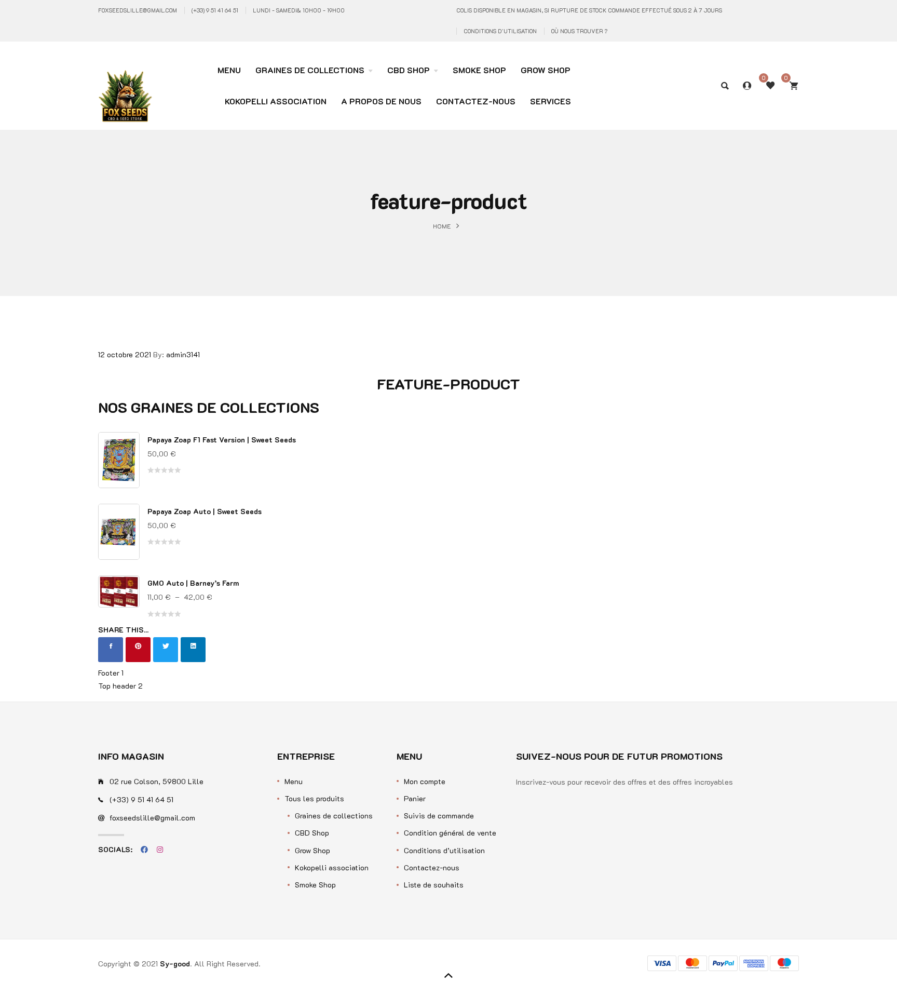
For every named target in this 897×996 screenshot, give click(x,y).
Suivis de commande (439, 815)
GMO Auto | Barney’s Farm (193, 583)
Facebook (144, 849)
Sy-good (175, 963)
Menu (293, 781)
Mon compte (424, 781)
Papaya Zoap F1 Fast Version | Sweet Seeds (221, 440)
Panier (415, 798)
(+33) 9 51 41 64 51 (215, 10)
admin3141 (183, 354)
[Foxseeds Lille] (125, 79)
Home (442, 225)
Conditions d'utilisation (500, 31)
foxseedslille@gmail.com (137, 10)
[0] (794, 85)
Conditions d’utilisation (444, 850)
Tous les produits (314, 798)
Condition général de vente (450, 833)
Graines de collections (334, 815)
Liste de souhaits (434, 885)
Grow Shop (312, 850)
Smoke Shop (315, 885)
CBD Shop (312, 833)
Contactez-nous (431, 867)
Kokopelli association (332, 867)
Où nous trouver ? (579, 31)
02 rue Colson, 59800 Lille (156, 781)
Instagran (160, 849)
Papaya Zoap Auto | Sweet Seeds (204, 511)
